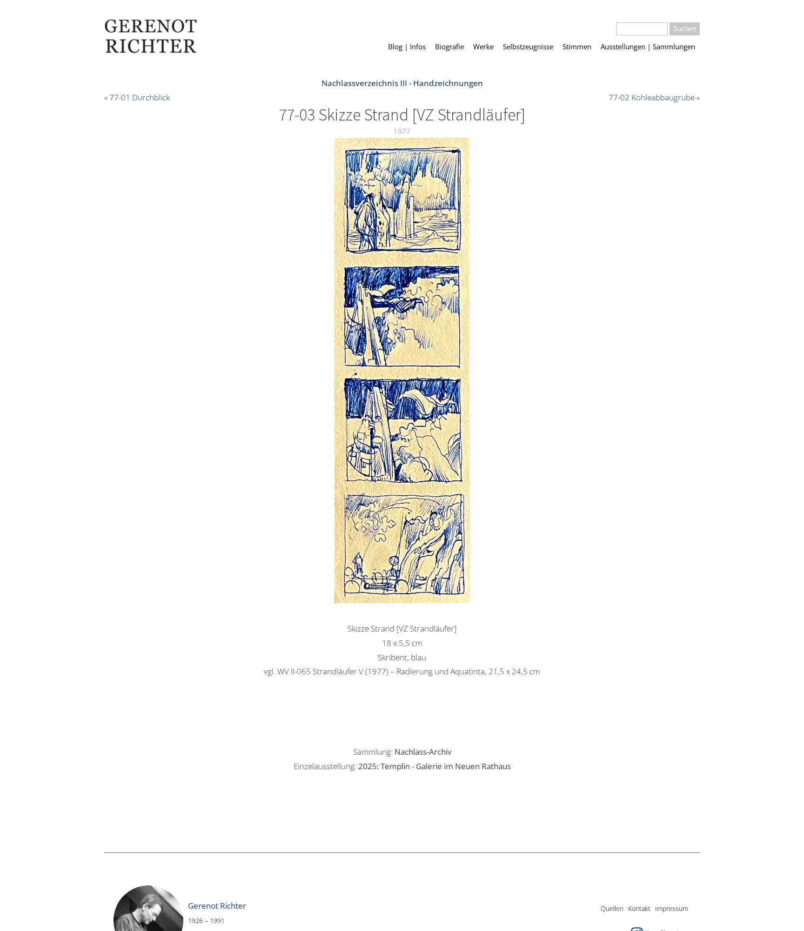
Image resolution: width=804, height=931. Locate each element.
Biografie (449, 46)
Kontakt (639, 908)
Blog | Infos (407, 46)
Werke (483, 46)
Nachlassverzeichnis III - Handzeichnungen (402, 83)
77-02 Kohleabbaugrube (652, 97)
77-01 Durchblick (139, 97)
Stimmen (577, 46)
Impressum (671, 908)
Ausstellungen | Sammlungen (648, 46)
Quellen (612, 908)
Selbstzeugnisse (528, 46)
